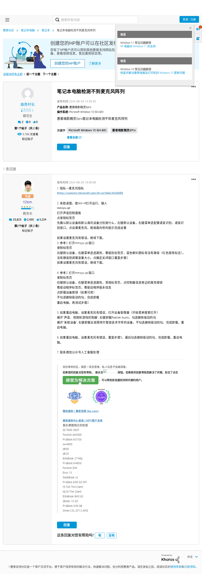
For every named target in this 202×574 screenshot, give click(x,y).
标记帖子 (27, 139)
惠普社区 (8, 30)
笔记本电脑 (28, 30)
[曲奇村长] (28, 94)
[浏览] (6, 20)
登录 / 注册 (189, 19)
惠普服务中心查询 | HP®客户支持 (82, 420)
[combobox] (95, 20)
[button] (193, 87)
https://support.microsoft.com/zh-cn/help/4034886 (90, 193)
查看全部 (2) (74, 137)
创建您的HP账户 (67, 63)
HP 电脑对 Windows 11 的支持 (138, 46)
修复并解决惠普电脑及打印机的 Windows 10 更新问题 (152, 72)
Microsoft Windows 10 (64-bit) (87, 130)
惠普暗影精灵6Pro (124, 130)
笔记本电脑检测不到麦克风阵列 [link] (76, 30)
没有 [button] (111, 535)
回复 (67, 147)
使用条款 (175, 566)
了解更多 (95, 63)
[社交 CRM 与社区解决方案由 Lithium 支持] (170, 558)
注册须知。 (191, 566)
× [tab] (190, 28)
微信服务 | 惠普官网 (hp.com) (80, 411)
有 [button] (99, 535)
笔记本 (46, 30)
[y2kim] (28, 186)
